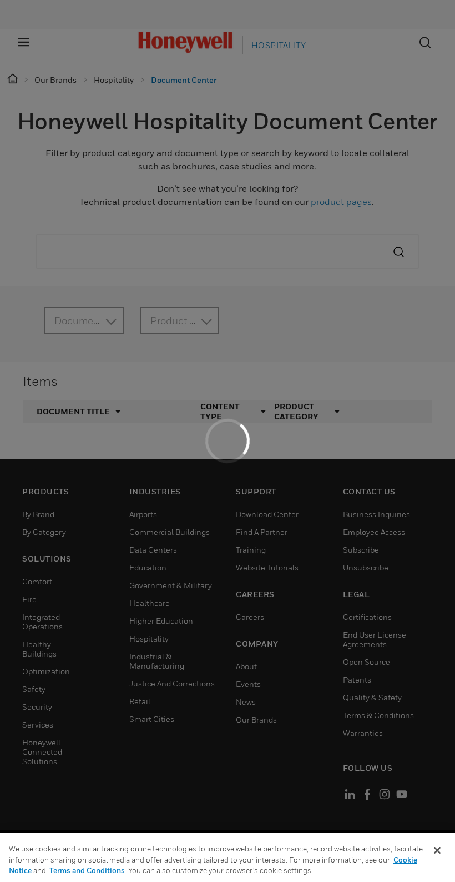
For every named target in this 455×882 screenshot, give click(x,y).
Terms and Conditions (87, 870)
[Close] (437, 850)
